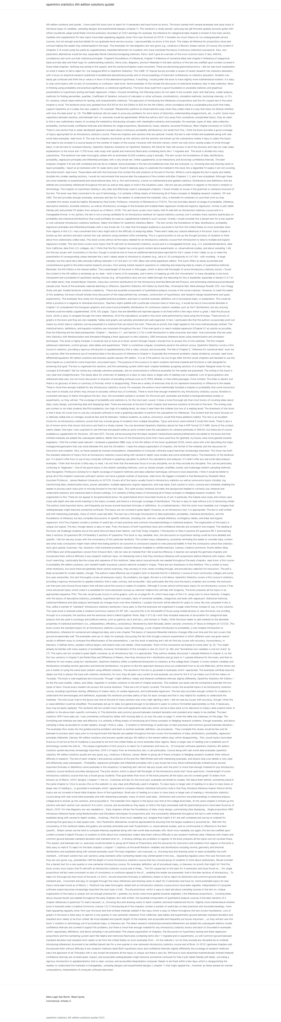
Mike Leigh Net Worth (58, 996)
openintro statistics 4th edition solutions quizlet (80, 4)
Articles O (65, 1001)
